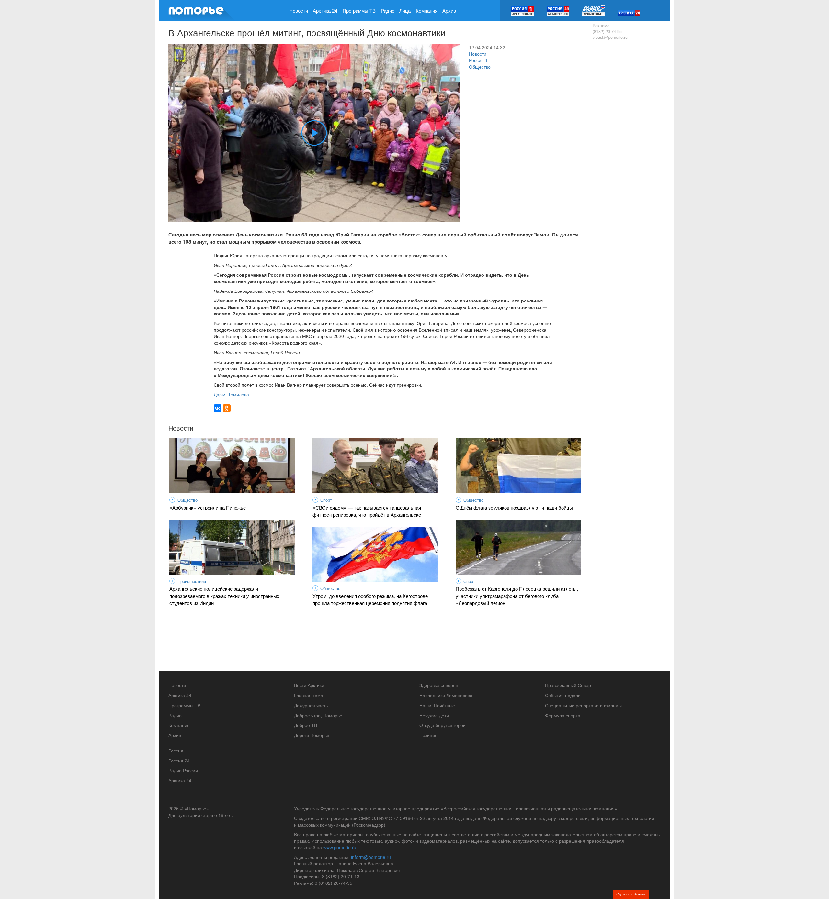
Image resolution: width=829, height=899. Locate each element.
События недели (563, 695)
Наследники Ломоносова (445, 695)
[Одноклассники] (227, 408)
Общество (480, 66)
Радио (387, 10)
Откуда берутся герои (442, 725)
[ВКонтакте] (217, 408)
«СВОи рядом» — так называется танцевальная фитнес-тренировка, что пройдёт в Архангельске (366, 511)
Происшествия (191, 581)
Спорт (326, 500)
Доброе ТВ (305, 725)
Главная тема (308, 695)
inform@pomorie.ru (371, 857)
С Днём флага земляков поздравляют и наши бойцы (514, 507)
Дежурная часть (311, 705)
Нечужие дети (434, 715)
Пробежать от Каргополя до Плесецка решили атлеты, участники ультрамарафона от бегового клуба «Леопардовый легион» (517, 595)
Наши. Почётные (437, 705)
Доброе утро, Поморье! (319, 715)
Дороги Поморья (311, 735)
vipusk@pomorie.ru (610, 37)
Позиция (428, 735)
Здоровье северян (438, 685)
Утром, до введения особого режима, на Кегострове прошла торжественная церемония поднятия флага (370, 599)
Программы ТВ (359, 10)
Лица (405, 10)
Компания (426, 10)
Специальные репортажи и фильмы (583, 705)
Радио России (183, 770)
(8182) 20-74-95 (607, 31)
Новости (298, 10)
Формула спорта (562, 715)
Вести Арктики (309, 685)
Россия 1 (478, 60)
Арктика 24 (325, 10)
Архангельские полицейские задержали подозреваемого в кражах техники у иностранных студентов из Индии (224, 595)
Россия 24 (179, 760)
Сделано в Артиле (631, 893)
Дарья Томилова (231, 394)
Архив (449, 10)
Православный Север (568, 685)
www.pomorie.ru (339, 847)
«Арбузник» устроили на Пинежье (207, 507)
